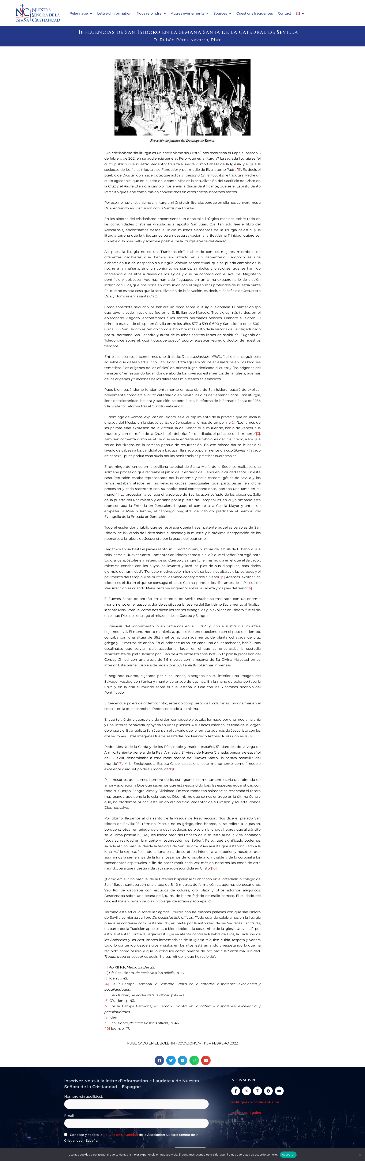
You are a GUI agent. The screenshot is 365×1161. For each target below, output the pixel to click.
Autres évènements (187, 13)
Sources (220, 13)
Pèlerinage (78, 13)
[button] (159, 1060)
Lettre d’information (114, 13)
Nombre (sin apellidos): (83, 1097)
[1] (239, 170)
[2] (233, 422)
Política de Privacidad (120, 1135)
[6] (250, 588)
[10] (214, 868)
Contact (284, 13)
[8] (174, 769)
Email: (69, 1116)
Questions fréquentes (254, 13)
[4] (116, 494)
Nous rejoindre (149, 13)
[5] (223, 577)
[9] (139, 835)
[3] (258, 434)
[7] (120, 764)
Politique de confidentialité (255, 1102)
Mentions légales (246, 1113)
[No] (360, 1155)
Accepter (288, 1154)
